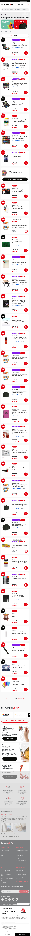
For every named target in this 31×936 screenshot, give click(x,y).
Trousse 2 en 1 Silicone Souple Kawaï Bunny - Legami (19, 632)
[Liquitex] (20, 715)
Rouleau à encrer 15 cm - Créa (19, 468)
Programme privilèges (22, 850)
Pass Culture (19, 855)
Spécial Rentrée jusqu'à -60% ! (15, 1)
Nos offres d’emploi (22, 881)
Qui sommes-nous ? (21, 874)
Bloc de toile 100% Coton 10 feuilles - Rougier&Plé (19, 431)
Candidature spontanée (19, 871)
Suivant (20, 698)
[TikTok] (17, 899)
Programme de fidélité (22, 858)
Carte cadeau (5, 850)
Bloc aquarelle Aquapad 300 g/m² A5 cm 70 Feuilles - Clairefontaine (19, 374)
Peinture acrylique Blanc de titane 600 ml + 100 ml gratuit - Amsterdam (19, 562)
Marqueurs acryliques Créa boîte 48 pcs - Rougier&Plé (19, 190)
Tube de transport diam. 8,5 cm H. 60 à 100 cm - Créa (19, 649)
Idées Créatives (20, 863)
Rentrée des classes (5, 22)
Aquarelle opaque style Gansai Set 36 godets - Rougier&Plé (19, 120)
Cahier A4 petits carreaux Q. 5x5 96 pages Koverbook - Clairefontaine (18, 683)
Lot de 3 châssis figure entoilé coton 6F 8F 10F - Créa (19, 261)
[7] (19, 488)
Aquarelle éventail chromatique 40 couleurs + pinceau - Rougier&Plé (18, 207)
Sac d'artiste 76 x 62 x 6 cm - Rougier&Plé (19, 391)
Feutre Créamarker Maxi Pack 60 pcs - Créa (19, 84)
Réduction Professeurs (7, 878)
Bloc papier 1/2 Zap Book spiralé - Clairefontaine (19, 411)
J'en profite (9, 759)
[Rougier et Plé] (7, 843)
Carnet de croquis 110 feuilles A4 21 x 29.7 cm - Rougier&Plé (19, 596)
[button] (19, 4)
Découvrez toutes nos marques (15, 720)
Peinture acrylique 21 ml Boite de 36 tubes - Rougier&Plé (19, 137)
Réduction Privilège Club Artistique (6, 871)
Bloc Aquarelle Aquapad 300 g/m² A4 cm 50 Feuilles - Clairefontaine (19, 357)
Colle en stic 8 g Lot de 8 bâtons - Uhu (19, 546)
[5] (20, 47)
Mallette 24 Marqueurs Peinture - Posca (19, 103)
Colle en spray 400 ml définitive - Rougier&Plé (19, 338)
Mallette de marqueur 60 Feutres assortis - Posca (19, 44)
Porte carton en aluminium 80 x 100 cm (19, 321)
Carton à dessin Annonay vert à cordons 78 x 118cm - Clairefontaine (19, 242)
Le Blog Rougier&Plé (21, 860)
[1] (15, 47)
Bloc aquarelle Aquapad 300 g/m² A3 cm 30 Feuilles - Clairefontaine (19, 485)
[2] (16, 47)
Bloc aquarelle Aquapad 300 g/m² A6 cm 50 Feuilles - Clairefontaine (19, 226)
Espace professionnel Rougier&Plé (6, 881)
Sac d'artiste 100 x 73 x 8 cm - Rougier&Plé (19, 524)
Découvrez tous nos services (10, 836)
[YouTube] (6, 899)
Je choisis (10, 738)
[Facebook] (2, 899)
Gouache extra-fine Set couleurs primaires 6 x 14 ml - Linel (19, 451)
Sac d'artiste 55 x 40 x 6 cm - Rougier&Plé (19, 505)
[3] (17, 47)
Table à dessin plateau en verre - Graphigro (19, 64)
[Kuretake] (7, 715)
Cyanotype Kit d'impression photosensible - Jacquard (17, 157)
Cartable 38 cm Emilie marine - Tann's (19, 666)
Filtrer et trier (16, 35)
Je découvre (9, 776)
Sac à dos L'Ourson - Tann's (18, 615)
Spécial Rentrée (19, 21)
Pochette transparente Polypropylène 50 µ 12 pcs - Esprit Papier (19, 301)
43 (16, 698)
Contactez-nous (5, 853)
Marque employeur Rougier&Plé (21, 877)
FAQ (2, 855)
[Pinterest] (9, 899)
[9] (20, 488)
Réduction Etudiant (21, 853)
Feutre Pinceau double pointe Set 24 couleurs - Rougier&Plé (19, 579)
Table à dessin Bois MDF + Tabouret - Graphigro (19, 281)
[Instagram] (13, 899)
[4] (18, 47)
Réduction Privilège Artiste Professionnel (6, 875)
